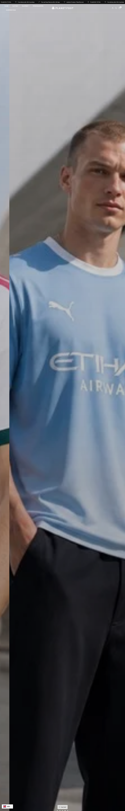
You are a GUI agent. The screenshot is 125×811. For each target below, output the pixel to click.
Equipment (25, 6)
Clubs (6, 6)
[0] (119, 8)
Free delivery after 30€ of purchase (98, 2)
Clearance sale (11, 10)
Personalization (38, 6)
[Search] (116, 8)
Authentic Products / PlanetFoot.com (57, 2)
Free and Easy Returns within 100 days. (32, 2)
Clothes (15, 6)
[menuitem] (8, 6)
